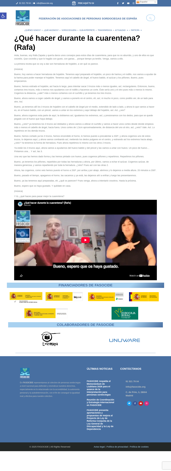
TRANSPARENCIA (105, 30)
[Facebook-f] (135, 403)
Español (143, 2)
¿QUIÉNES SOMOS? (32, 30)
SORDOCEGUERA (68, 30)
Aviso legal (99, 447)
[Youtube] (128, 3)
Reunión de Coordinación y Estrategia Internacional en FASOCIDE (100, 402)
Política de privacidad (117, 447)
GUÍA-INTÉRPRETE (87, 30)
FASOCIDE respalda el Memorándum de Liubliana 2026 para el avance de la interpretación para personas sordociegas (99, 388)
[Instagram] (134, 3)
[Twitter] (123, 3)
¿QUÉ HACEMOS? (51, 30)
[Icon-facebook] (118, 3)
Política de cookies (139, 447)
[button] (3, 16)
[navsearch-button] (150, 18)
